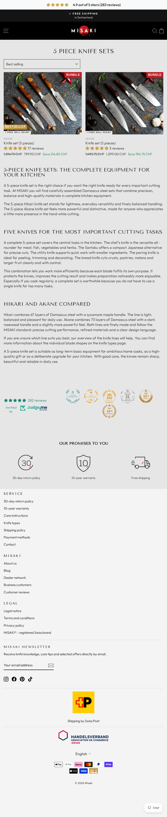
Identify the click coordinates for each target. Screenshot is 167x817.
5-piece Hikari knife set (29, 203)
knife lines (111, 338)
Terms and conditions (19, 618)
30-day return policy (18, 501)
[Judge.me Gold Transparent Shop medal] (91, 396)
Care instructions (16, 515)
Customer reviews (16, 592)
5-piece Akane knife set (29, 208)
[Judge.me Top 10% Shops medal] (146, 396)
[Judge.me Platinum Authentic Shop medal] (73, 396)
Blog (7, 570)
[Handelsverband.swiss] (83, 737)
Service (13, 494)
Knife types (12, 523)
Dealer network (15, 578)
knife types (107, 343)
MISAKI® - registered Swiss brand (27, 632)
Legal (11, 603)
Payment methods (17, 537)
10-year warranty (16, 508)
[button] (16, 148)
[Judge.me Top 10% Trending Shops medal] (109, 411)
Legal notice (12, 611)
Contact (10, 544)
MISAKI (12, 556)
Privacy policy (14, 625)
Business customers (17, 585)
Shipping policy (14, 530)
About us (10, 563)
